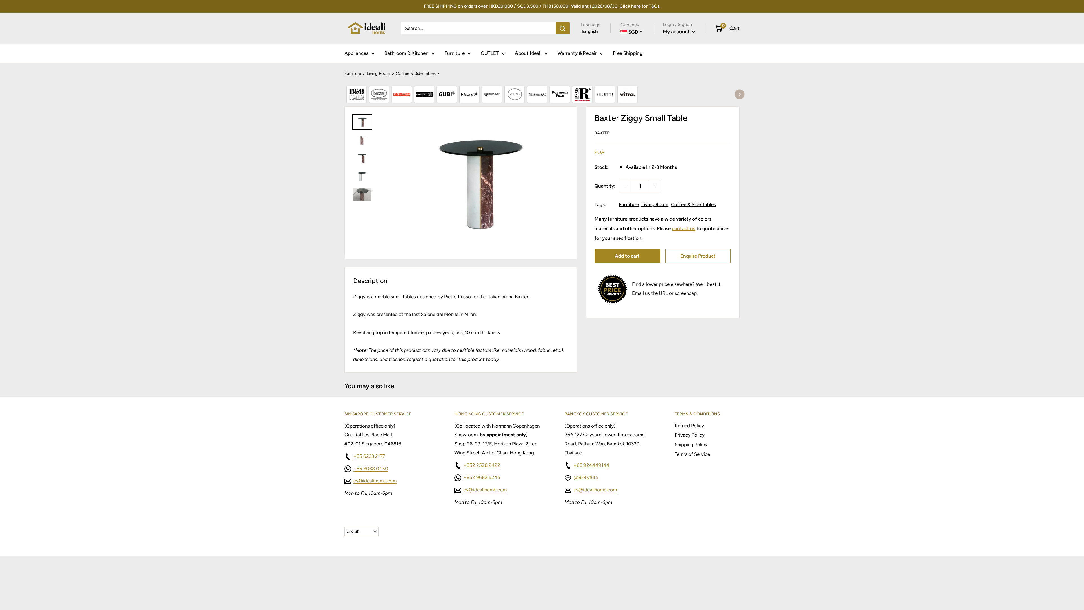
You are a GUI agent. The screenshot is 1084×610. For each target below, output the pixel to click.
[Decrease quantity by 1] (625, 186)
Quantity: (605, 186)
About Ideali (528, 53)
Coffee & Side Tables (416, 73)
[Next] (740, 94)
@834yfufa (586, 477)
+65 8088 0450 (370, 468)
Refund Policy (689, 425)
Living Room (378, 73)
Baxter (602, 133)
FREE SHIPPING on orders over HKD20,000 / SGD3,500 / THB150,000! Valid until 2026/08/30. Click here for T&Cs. (542, 6)
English (352, 531)
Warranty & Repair (577, 53)
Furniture (455, 53)
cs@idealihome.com (375, 480)
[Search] (563, 28)
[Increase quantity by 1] (655, 186)
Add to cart (627, 256)
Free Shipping (627, 53)
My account (677, 32)
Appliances (356, 53)
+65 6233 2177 (369, 456)
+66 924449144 (591, 465)
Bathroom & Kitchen (406, 53)
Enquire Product (698, 256)
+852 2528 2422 (482, 465)
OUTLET (490, 53)
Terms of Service (692, 454)
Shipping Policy (691, 444)
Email (638, 293)
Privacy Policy (690, 435)
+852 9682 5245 (482, 477)
